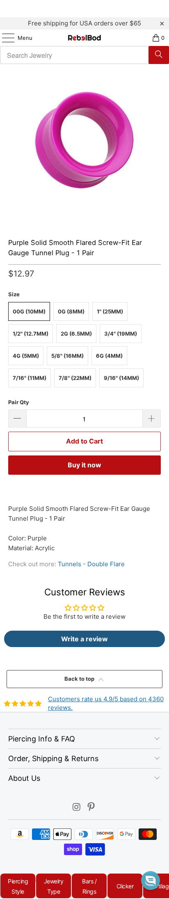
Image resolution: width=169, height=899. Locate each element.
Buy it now (84, 465)
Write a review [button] (84, 639)
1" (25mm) (110, 311)
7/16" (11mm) (29, 378)
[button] (150, 880)
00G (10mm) (29, 311)
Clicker (125, 886)
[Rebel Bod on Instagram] (77, 807)
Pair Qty (18, 402)
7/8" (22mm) (75, 378)
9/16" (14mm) (121, 378)
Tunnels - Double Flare (91, 564)
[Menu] (4, 38)
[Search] (158, 55)
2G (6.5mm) (76, 333)
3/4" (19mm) (120, 333)
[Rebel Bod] (84, 38)
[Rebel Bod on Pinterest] (91, 807)
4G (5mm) (26, 355)
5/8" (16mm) (67, 355)
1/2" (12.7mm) (30, 333)
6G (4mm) (109, 355)
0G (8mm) (71, 311)
